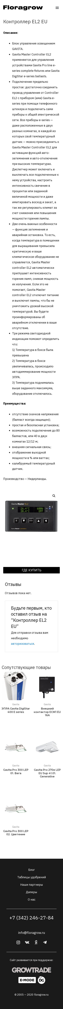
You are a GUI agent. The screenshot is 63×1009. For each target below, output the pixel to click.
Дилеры (31, 892)
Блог (31, 870)
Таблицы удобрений (31, 877)
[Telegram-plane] (45, 942)
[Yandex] (36, 942)
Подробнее (16, 718)
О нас (31, 899)
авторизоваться (22, 644)
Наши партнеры (31, 884)
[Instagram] (18, 942)
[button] (57, 7)
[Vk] (27, 942)
